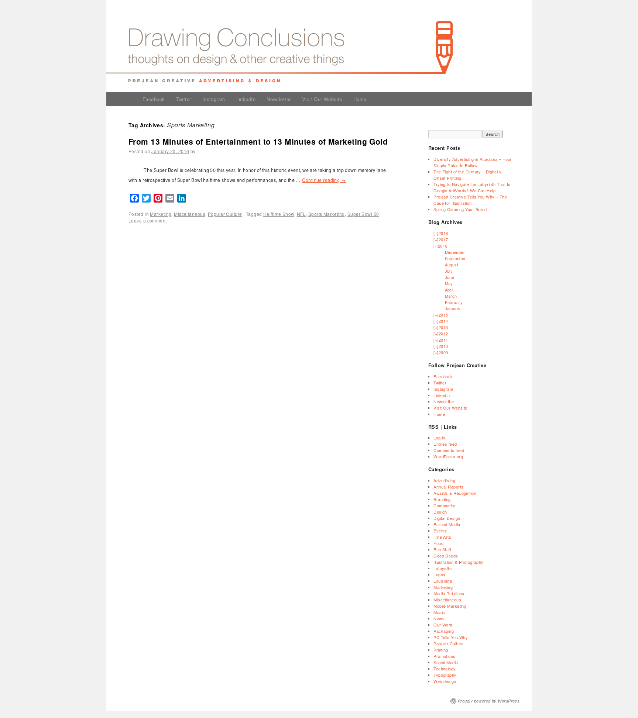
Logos (439, 574)
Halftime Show (278, 214)
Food (438, 543)
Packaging (443, 631)
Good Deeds (445, 556)
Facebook (154, 99)
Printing (440, 650)
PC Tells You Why (450, 637)
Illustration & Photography (458, 562)
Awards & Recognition (454, 493)
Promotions (444, 656)
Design (440, 512)
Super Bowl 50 (363, 214)
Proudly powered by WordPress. (489, 701)
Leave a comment (147, 220)
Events (440, 531)
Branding (442, 499)
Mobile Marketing (449, 606)
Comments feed (448, 450)
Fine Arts (442, 537)
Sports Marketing (326, 214)
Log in (439, 438)
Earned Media (446, 524)
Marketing (160, 214)
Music (439, 612)
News (439, 618)
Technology (444, 669)
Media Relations (448, 593)
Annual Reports (448, 487)
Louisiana (442, 581)
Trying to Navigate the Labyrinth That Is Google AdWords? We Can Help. (472, 187)
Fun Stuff (442, 549)
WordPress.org (448, 456)
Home (360, 99)
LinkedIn (246, 99)
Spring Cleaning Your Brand (460, 209)
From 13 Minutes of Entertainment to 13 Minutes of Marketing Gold (258, 141)
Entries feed (445, 444)
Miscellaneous (189, 214)
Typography (444, 675)
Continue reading (324, 180)
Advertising (444, 480)
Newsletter (279, 99)
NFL (301, 214)
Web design (444, 681)
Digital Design (446, 518)
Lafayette (442, 568)
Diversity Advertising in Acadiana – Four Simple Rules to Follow (472, 162)
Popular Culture (225, 214)
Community (444, 505)
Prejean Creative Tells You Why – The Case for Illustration (470, 200)
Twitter (183, 99)
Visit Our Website (322, 99)
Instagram (213, 99)
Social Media (445, 662)
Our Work (443, 625)
